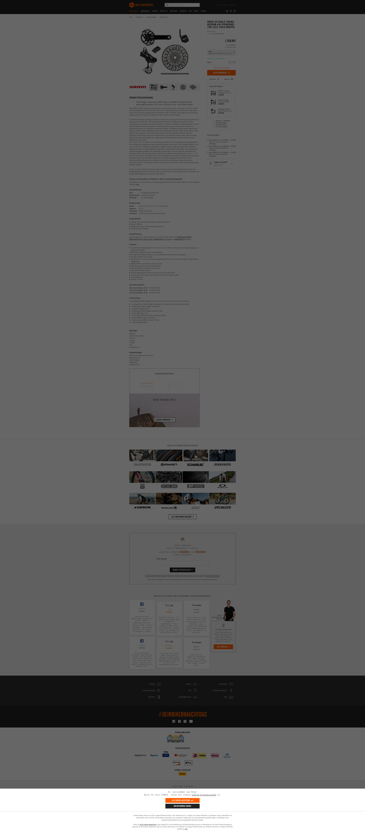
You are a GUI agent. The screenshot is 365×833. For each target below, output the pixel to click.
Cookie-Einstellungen (204, 795)
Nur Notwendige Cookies (182, 806)
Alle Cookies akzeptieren (181, 800)
